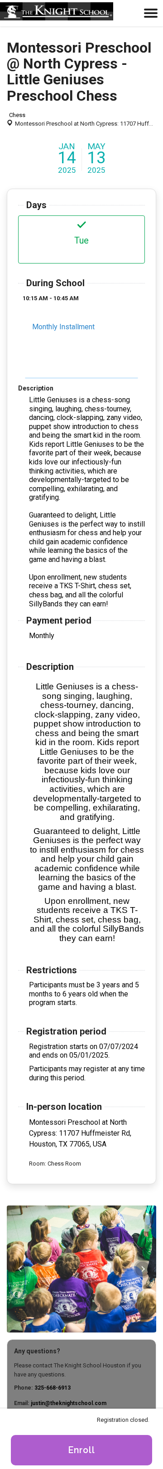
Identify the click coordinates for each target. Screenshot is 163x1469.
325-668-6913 (52, 1388)
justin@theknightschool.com (68, 1403)
